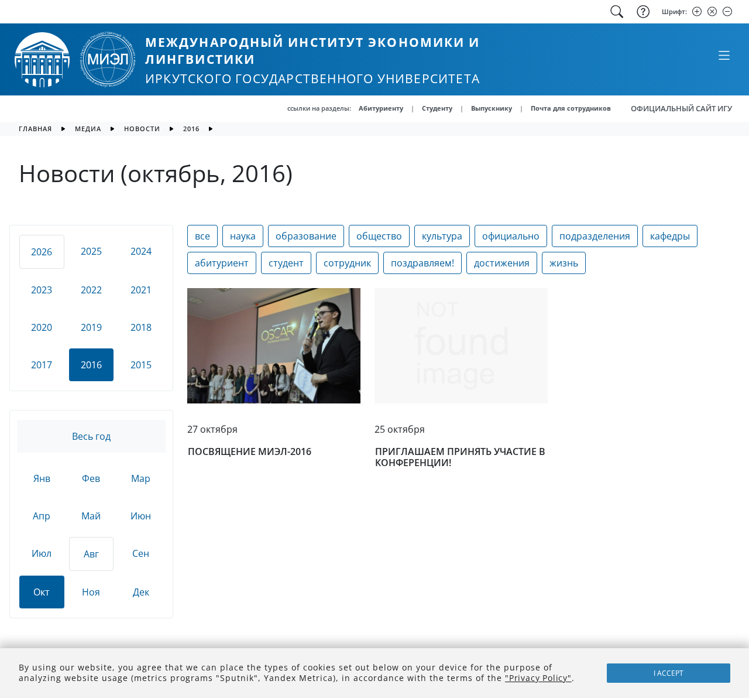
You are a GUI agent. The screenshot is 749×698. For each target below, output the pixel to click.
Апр (41, 515)
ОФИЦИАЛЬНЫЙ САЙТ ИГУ (681, 108)
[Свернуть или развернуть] (724, 55)
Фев (91, 478)
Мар (140, 478)
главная (35, 128)
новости (142, 128)
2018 (141, 327)
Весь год (91, 436)
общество (379, 236)
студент (286, 262)
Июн (140, 515)
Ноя (91, 592)
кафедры (670, 236)
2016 (191, 128)
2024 (141, 251)
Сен (140, 553)
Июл (41, 553)
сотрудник (347, 262)
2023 (41, 289)
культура (442, 236)
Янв (41, 478)
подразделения (594, 236)
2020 (41, 327)
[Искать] (616, 11)
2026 (41, 251)
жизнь (563, 262)
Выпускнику (491, 108)
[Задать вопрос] (641, 11)
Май (91, 515)
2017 (41, 364)
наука (243, 236)
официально (511, 236)
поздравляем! (422, 262)
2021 (141, 289)
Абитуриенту (381, 108)
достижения (502, 262)
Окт (41, 592)
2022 (91, 289)
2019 (91, 327)
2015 (141, 364)
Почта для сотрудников (571, 108)
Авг (91, 554)
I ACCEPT (668, 673)
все (202, 236)
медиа (88, 128)
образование (306, 236)
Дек (141, 592)
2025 (91, 251)
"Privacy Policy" (538, 677)
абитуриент (222, 262)
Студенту (437, 108)
